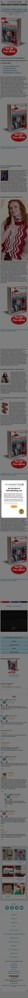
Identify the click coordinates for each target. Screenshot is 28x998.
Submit (14, 506)
